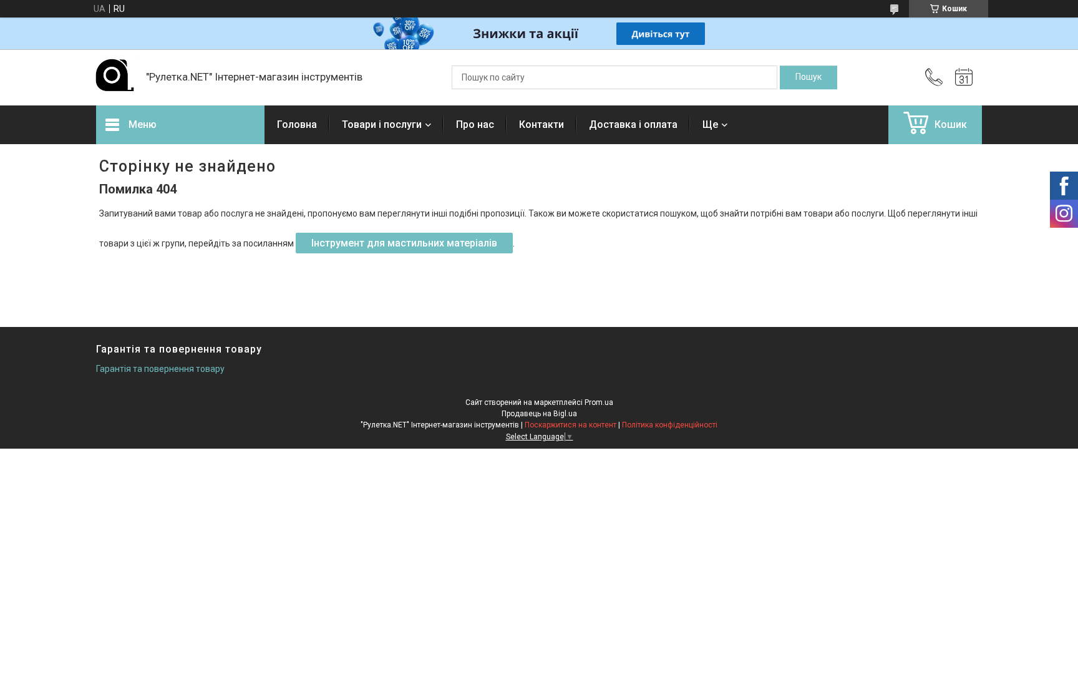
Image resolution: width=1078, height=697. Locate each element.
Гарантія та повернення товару (160, 369)
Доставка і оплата (633, 124)
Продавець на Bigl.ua (539, 413)
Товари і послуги (382, 124)
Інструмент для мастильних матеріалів (404, 243)
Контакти (541, 124)
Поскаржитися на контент (570, 425)
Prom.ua (599, 402)
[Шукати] (808, 77)
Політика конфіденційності (669, 425)
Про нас (475, 124)
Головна (297, 124)
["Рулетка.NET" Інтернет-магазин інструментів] (115, 77)
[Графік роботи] (964, 77)
